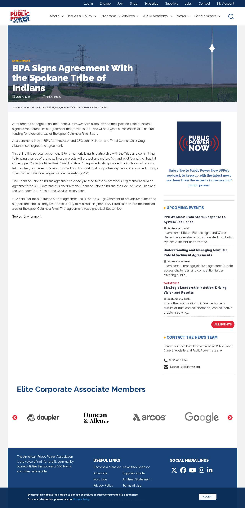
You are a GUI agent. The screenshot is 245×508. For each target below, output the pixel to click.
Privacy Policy (103, 485)
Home (16, 107)
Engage (105, 3)
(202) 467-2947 (178, 359)
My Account (225, 3)
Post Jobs (100, 479)
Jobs (188, 3)
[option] (43, 418)
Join (120, 3)
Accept (207, 496)
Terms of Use (131, 485)
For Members (205, 16)
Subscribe (151, 3)
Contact (204, 3)
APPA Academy (155, 16)
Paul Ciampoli (53, 96)
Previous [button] (15, 417)
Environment (33, 216)
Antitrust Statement (136, 479)
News (181, 16)
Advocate (100, 473)
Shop (133, 3)
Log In (88, 3)
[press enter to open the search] (231, 16)
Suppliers (171, 3)
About (55, 16)
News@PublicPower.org (185, 366)
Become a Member (107, 467)
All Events (223, 324)
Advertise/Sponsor (136, 467)
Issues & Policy (80, 16)
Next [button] (230, 417)
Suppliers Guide (133, 473)
